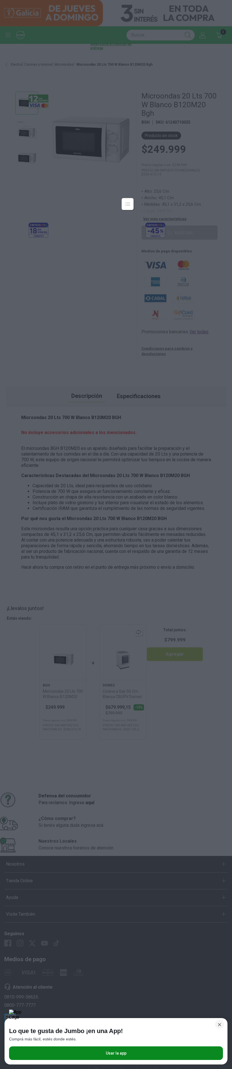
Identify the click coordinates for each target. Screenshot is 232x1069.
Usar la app (116, 1053)
